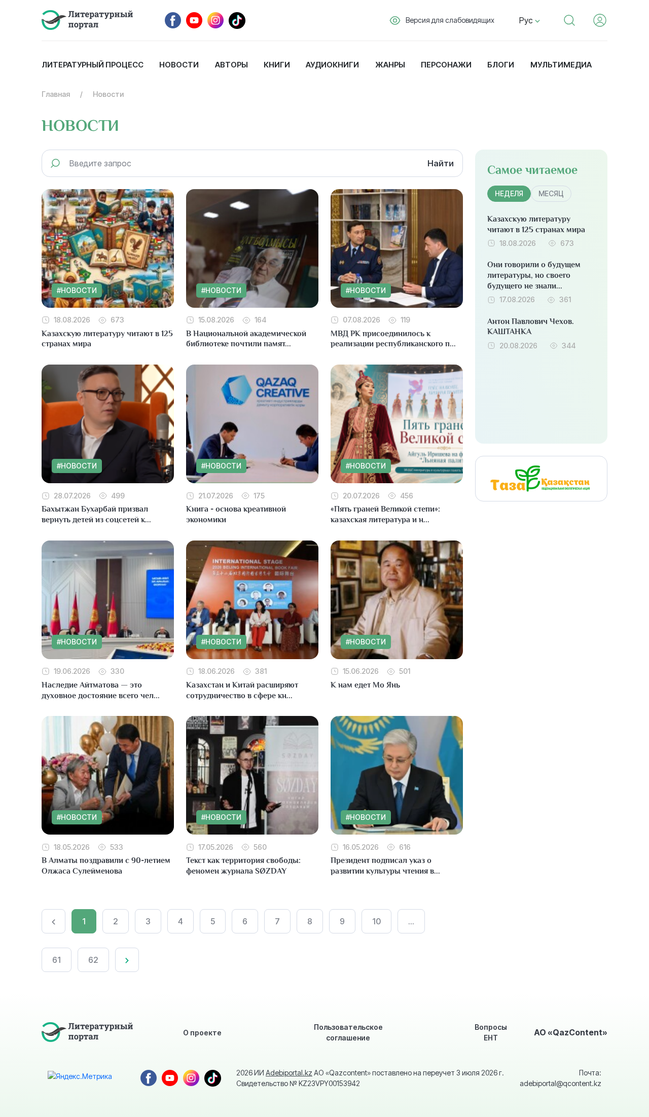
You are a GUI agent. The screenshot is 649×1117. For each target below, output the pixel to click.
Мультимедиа (561, 64)
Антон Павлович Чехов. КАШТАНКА (530, 327)
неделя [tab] (509, 193)
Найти (440, 163)
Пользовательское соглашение (348, 1032)
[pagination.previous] (53, 921)
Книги (277, 64)
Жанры (390, 64)
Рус (527, 20)
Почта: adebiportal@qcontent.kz (560, 1078)
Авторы (231, 64)
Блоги (500, 64)
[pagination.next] (127, 960)
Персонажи (446, 64)
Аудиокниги (332, 64)
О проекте (202, 1032)
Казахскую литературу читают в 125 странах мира (536, 224)
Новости (179, 64)
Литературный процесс (92, 64)
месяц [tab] (551, 193)
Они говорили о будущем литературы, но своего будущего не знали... (534, 275)
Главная (56, 94)
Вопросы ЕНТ (491, 1032)
